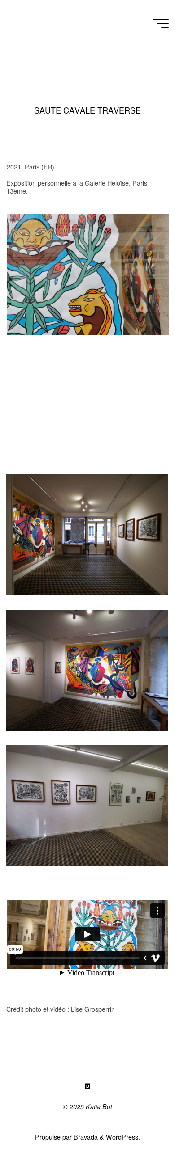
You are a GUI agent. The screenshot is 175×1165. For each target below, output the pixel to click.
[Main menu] (161, 23)
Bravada (85, 1136)
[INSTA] (87, 1086)
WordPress (122, 1136)
